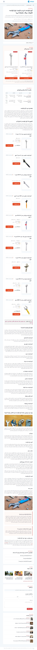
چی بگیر (7, 648)
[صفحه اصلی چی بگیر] (31, 2)
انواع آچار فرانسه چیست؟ (27, 558)
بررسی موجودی (16, 163)
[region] (18, 98)
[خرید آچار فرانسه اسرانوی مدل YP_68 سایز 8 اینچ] (26, 267)
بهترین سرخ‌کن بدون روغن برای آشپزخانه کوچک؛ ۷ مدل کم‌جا (22, 627)
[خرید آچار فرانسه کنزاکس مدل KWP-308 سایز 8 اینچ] (26, 310)
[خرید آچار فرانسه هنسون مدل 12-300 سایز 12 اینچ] (11, 59)
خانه (33, 5)
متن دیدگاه (31, 600)
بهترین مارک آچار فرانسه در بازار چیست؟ (25, 561)
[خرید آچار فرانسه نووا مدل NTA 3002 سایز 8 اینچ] (26, 288)
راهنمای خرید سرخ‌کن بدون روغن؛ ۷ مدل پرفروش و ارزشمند (22, 636)
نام (32, 596)
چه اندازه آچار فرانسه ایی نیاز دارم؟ (25, 555)
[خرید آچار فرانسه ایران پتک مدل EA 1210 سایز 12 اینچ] (26, 246)
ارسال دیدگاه (30, 609)
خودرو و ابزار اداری (29, 5)
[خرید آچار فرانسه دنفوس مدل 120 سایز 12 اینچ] (26, 163)
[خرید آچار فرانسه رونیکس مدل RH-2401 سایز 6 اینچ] (26, 184)
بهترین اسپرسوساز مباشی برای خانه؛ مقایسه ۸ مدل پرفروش (22, 623)
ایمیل (17, 596)
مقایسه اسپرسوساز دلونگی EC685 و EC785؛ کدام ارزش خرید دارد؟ (21, 640)
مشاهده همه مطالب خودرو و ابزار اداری (28, 581)
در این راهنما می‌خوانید (29, 42)
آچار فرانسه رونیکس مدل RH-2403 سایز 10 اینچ (27, 97)
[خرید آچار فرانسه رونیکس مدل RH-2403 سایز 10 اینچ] (25, 59)
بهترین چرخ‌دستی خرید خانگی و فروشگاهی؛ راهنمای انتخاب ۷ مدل (21, 618)
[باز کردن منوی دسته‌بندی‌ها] (4, 2)
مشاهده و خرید (26, 78)
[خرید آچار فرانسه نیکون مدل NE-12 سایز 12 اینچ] (26, 204)
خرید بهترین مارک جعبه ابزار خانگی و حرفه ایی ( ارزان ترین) (18, 322)
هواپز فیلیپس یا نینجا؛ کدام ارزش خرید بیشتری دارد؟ (23, 632)
